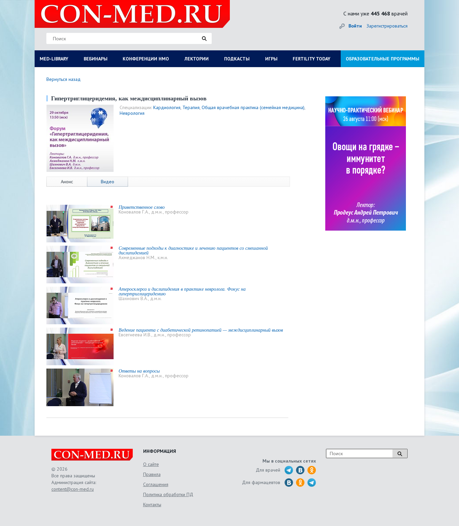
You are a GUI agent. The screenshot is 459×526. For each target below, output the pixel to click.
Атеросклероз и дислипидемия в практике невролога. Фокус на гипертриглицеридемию (182, 291)
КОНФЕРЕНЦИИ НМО (146, 59)
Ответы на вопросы (139, 371)
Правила (152, 474)
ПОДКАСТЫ (237, 59)
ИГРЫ (271, 59)
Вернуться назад (63, 79)
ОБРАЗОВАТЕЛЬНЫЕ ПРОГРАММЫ (382, 59)
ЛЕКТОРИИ (196, 59)
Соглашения (155, 484)
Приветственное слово (142, 207)
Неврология (132, 113)
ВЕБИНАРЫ (96, 59)
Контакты (152, 504)
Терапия (191, 107)
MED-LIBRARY (54, 59)
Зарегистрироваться (387, 26)
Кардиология (166, 107)
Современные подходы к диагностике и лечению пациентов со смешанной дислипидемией (193, 250)
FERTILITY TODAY (311, 59)
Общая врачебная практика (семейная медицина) (253, 107)
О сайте (151, 464)
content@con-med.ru (72, 489)
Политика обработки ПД (168, 494)
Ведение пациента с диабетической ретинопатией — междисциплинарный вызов (201, 330)
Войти (355, 25)
